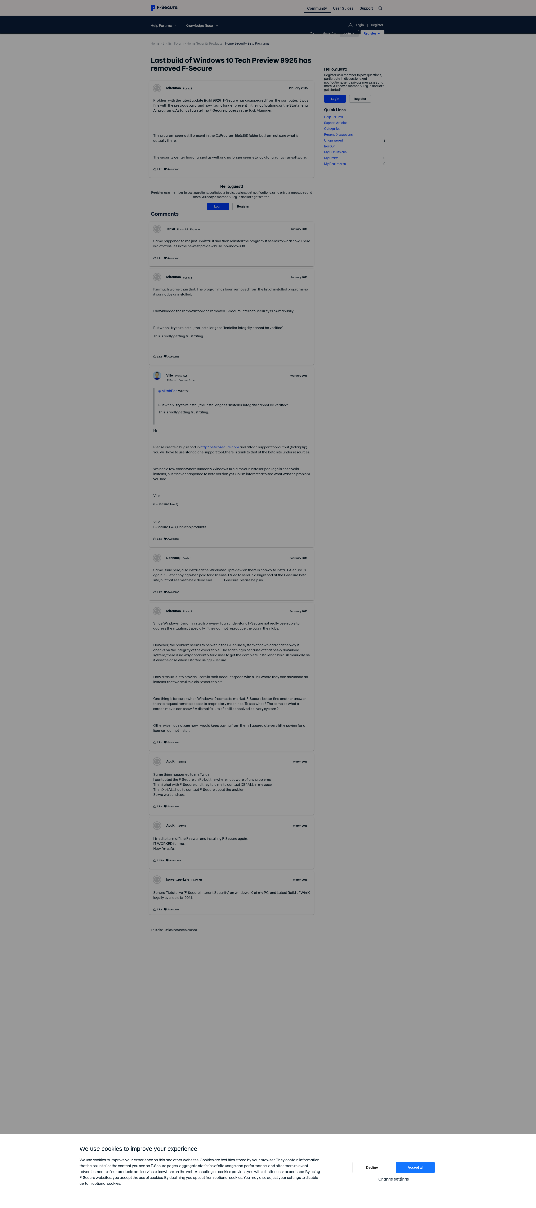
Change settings (393, 1179)
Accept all (415, 1167)
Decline (372, 1167)
